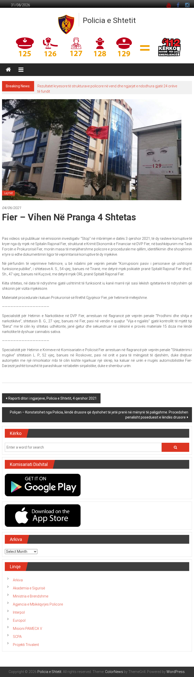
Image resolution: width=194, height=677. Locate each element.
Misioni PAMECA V (27, 629)
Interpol (19, 612)
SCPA (17, 637)
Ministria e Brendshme (30, 596)
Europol (19, 620)
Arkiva (18, 580)
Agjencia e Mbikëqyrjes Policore (38, 604)
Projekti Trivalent (26, 645)
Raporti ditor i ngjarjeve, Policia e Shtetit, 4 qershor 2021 (52, 398)
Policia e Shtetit (109, 20)
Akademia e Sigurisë (29, 588)
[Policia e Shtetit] (8, 69)
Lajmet (8, 193)
